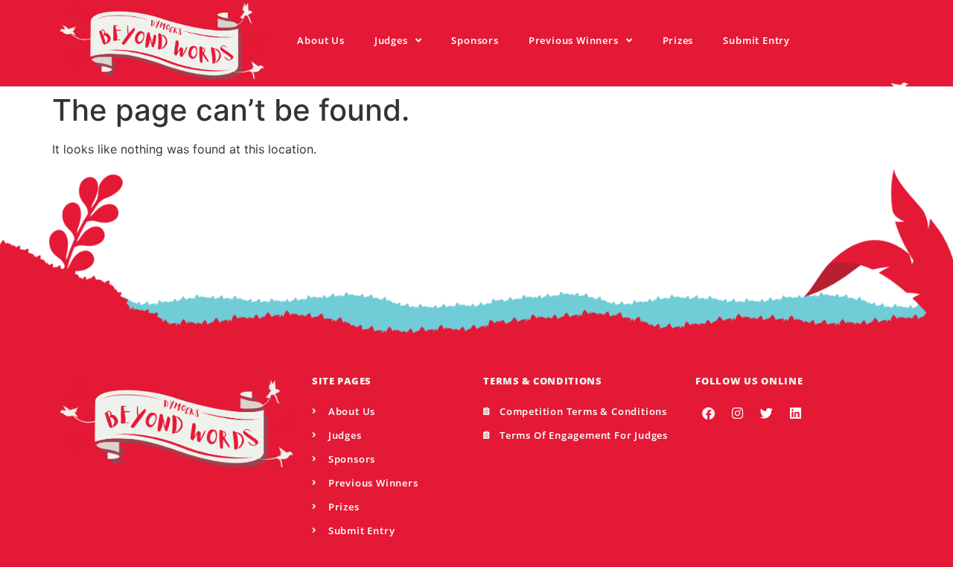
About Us (320, 40)
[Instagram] (737, 413)
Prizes (678, 40)
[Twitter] (766, 413)
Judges (391, 40)
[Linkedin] (795, 413)
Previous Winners (574, 40)
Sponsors (474, 40)
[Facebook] (708, 413)
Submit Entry (756, 40)
